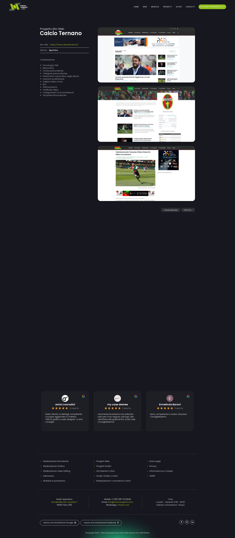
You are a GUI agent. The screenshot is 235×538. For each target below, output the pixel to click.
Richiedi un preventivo (54, 480)
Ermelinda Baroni (170, 404)
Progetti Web (102, 461)
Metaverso (48, 475)
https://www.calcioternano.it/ (64, 44)
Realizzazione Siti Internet (56, 461)
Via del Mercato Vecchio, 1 (64, 502)
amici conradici (65, 404)
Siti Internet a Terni (105, 471)
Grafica (155, 7)
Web (145, 7)
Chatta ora (123, 504)
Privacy (152, 466)
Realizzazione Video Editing (56, 471)
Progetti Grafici (103, 466)
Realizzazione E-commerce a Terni (113, 480)
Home (136, 7)
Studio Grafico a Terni (107, 475)
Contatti (190, 7)
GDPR (152, 475)
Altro (179, 7)
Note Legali (155, 461)
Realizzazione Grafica (54, 466)
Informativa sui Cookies (161, 471)
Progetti (167, 7)
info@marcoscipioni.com (120, 502)
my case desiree (117, 404)
